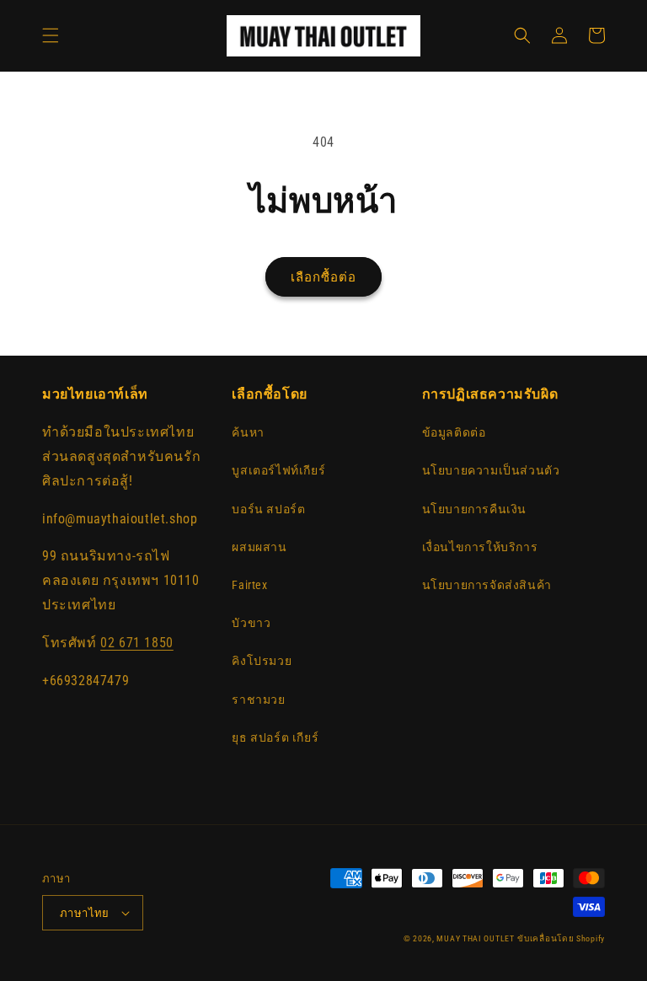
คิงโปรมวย (261, 660)
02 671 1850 (137, 643)
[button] (50, 35)
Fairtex (249, 585)
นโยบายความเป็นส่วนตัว (491, 470)
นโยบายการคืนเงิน (474, 509)
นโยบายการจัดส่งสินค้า (487, 585)
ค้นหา (248, 432)
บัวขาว (251, 623)
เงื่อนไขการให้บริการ (480, 547)
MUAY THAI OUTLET (475, 938)
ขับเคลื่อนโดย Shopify (561, 938)
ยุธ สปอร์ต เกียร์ (275, 737)
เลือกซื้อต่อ (323, 277)
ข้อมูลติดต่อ (454, 432)
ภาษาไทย (85, 913)
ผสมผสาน (259, 547)
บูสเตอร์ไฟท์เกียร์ (278, 470)
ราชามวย (258, 699)
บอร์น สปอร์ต (268, 509)
